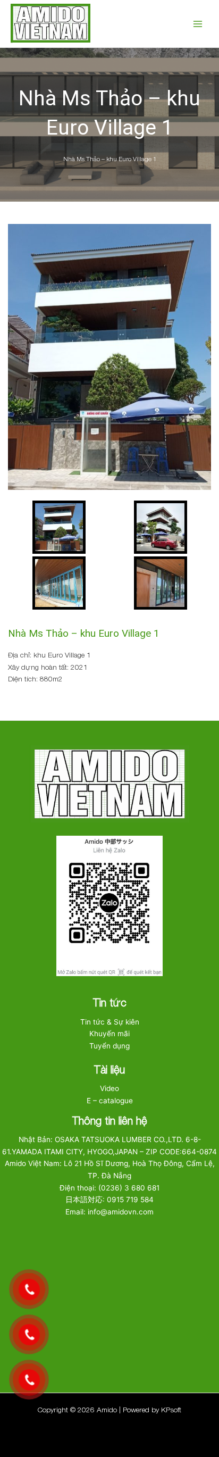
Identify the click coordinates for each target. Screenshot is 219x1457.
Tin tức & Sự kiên (109, 1022)
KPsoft (171, 1409)
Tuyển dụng (109, 1046)
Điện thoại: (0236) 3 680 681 (109, 1188)
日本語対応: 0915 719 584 (109, 1199)
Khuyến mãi (109, 1033)
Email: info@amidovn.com (109, 1212)
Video (109, 1088)
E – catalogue (110, 1100)
